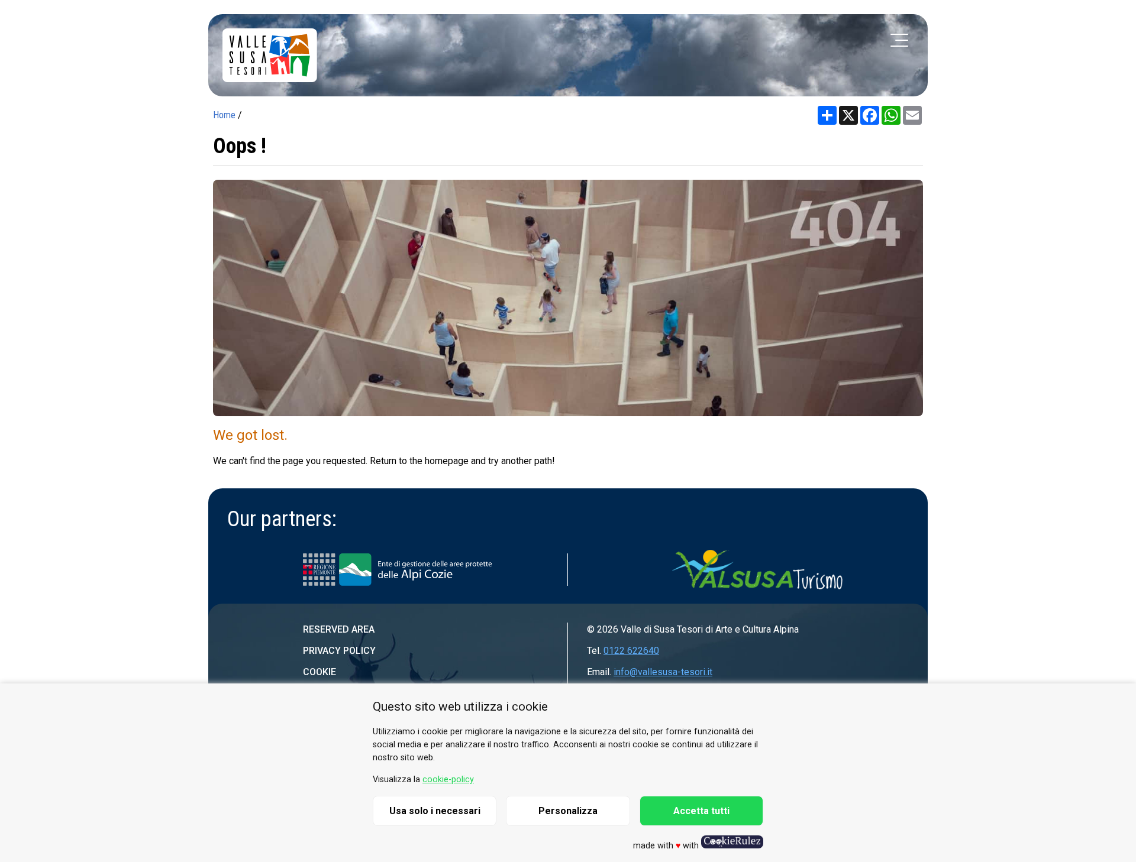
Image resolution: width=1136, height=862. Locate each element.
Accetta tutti (701, 810)
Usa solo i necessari (434, 810)
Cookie (319, 672)
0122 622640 (631, 650)
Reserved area (339, 629)
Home (224, 115)
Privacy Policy (339, 650)
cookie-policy (448, 779)
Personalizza (568, 810)
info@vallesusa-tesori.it (663, 672)
